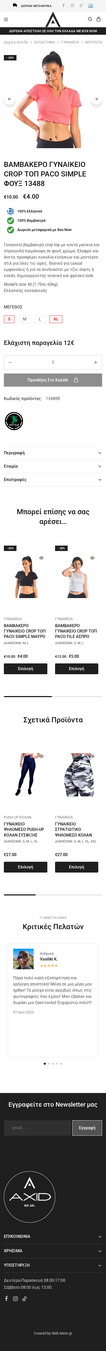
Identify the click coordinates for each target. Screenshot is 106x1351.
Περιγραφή (14, 452)
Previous (9, 99)
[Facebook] (6, 1299)
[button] (9, 319)
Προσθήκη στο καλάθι (48, 380)
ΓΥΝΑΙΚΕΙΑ (70, 42)
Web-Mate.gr (62, 1333)
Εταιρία (11, 466)
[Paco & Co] (14, 422)
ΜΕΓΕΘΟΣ (13, 307)
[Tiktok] (24, 1299)
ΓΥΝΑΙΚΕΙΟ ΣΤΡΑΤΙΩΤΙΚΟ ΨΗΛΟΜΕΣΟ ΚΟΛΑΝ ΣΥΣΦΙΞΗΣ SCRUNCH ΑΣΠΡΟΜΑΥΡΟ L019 (74, 835)
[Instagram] (15, 1299)
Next (96, 99)
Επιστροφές (15, 479)
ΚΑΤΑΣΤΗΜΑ (44, 42)
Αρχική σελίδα (16, 42)
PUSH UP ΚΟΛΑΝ (17, 817)
